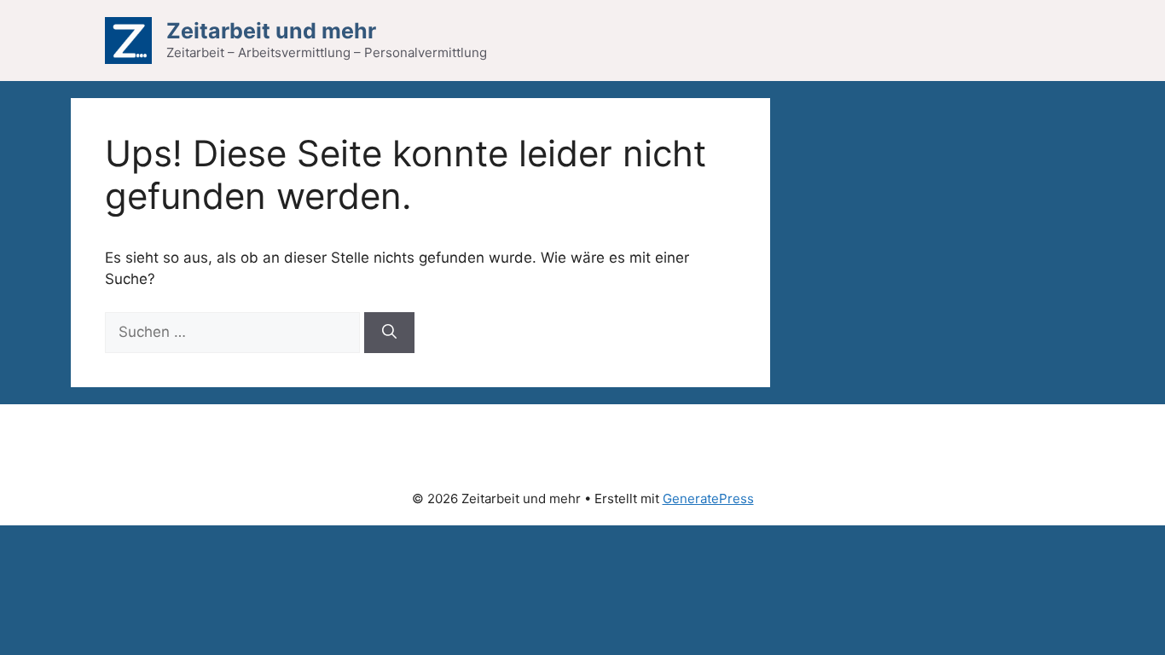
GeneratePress (708, 498)
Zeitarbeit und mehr (271, 30)
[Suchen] (389, 332)
